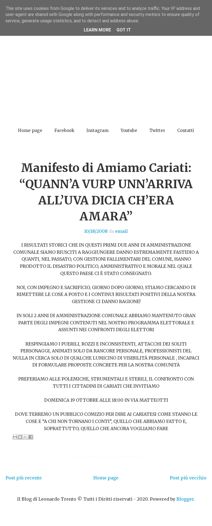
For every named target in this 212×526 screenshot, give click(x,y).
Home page (30, 130)
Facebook (64, 130)
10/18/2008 (96, 231)
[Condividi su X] (25, 437)
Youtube (129, 130)
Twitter (157, 130)
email (121, 231)
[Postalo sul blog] (20, 437)
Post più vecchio (188, 478)
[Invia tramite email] (15, 437)
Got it (123, 30)
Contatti (185, 130)
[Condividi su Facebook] (30, 437)
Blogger (185, 499)
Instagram (97, 130)
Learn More (97, 30)
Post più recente (24, 478)
